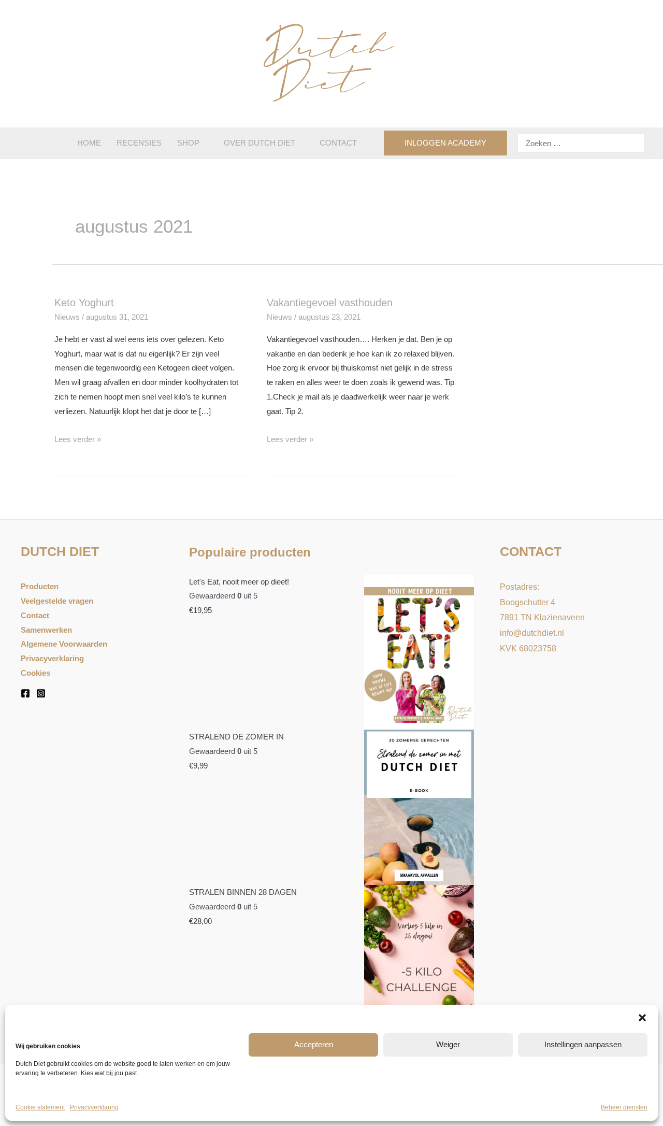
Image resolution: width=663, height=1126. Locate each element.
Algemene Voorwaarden (64, 643)
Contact (35, 615)
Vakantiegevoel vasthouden (330, 302)
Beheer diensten (624, 1107)
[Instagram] (41, 693)
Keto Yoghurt (84, 302)
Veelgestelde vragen (57, 600)
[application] (203, 143)
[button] (642, 1018)
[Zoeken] (635, 143)
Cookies (35, 672)
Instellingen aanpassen (583, 1044)
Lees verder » (77, 439)
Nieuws (67, 316)
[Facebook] (25, 693)
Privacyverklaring (94, 1107)
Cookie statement (40, 1107)
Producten (40, 586)
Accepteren (313, 1044)
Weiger (448, 1044)
